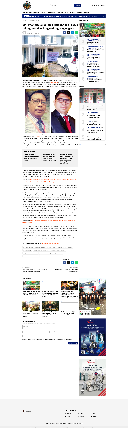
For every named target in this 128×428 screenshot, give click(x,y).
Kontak (65, 423)
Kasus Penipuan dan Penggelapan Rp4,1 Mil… (94, 123)
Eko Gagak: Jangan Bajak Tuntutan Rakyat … (94, 80)
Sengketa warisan (57, 253)
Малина (96, 427)
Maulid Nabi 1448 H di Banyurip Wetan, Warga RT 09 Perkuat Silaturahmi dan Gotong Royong (31, 314)
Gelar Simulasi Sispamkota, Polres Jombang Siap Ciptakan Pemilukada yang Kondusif (35, 269)
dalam (38, 136)
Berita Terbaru (91, 39)
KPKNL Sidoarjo (27, 250)
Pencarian (77, 5)
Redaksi (69, 423)
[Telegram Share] (72, 32)
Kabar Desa (97, 54)
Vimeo (68, 416)
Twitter (81, 413)
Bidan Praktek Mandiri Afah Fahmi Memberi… (95, 131)
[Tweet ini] (68, 32)
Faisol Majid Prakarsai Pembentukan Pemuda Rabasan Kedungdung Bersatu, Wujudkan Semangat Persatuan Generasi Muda (69, 295)
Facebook (69, 413)
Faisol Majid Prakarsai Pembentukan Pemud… (94, 58)
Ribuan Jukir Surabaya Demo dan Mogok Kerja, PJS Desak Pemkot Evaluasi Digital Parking (54, 16)
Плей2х (39, 427)
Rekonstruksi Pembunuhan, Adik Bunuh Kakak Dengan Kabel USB (66, 269)
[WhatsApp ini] (76, 32)
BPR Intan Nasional (28, 247)
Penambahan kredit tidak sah (57, 250)
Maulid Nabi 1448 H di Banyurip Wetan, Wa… (93, 65)
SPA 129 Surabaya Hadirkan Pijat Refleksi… (95, 108)
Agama (88, 61)
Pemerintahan (90, 40)
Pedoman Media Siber (57, 423)
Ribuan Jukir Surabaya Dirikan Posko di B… (93, 43)
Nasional (97, 46)
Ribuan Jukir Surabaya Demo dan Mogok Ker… (95, 50)
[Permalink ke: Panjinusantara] (24, 32)
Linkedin (82, 416)
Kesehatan (97, 127)
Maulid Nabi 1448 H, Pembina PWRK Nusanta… (95, 73)
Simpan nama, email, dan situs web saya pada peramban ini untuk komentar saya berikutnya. (48, 339)
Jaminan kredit (51, 247)
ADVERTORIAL (90, 105)
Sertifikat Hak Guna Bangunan (31, 256)
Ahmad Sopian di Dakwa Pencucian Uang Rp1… (94, 116)
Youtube (95, 416)
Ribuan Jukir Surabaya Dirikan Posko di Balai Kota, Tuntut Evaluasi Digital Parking (31, 293)
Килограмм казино (56, 427)
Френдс (84, 427)
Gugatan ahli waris (40, 247)
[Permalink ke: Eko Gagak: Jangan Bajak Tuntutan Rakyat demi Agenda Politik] (69, 306)
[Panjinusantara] (26, 5)
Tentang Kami (48, 423)
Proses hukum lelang (45, 253)
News (96, 39)
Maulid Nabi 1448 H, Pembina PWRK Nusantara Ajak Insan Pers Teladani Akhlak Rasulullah (50, 314)
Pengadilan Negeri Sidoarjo (30, 253)
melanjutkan (54, 82)
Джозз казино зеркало (71, 427)
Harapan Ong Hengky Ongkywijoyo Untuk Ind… (94, 138)
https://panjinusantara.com (50, 243)
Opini (88, 78)
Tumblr (94, 413)
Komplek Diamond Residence (64, 247)
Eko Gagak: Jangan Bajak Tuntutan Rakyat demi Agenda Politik (68, 313)
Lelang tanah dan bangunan (41, 250)
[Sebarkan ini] (64, 32)
